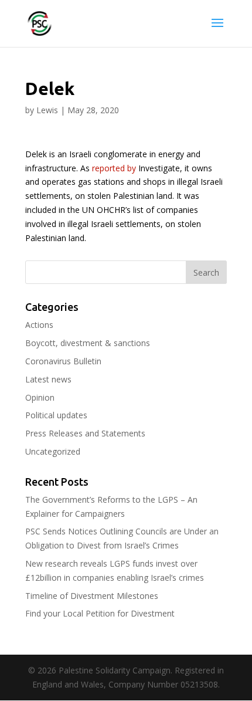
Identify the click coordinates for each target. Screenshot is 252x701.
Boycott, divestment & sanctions (87, 342)
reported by (114, 168)
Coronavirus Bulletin (63, 361)
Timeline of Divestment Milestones (91, 595)
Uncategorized (52, 451)
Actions (39, 324)
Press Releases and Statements (85, 433)
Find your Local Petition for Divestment (100, 613)
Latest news (48, 379)
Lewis (47, 110)
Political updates (56, 415)
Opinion (40, 397)
